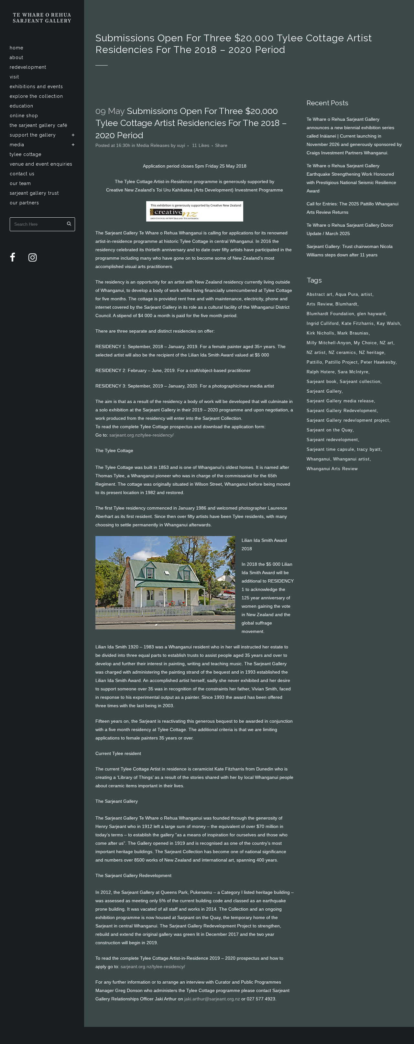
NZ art (386, 342)
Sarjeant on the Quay (330, 430)
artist (366, 294)
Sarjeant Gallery (324, 391)
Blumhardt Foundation (330, 313)
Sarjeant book (322, 381)
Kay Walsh (388, 323)
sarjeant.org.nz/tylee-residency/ (141, 435)
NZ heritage (371, 352)
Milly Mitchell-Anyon (329, 342)
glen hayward (371, 313)
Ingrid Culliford (323, 323)
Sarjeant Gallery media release (340, 400)
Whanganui (318, 459)
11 (200, 145)
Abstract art (319, 294)
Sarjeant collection (360, 381)
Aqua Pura (346, 294)
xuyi (181, 145)
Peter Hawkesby (378, 362)
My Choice (365, 342)
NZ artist (316, 352)
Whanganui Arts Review (332, 468)
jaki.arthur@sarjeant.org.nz (212, 998)
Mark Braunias (353, 333)
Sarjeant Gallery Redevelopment (342, 410)
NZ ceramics (342, 352)
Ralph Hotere (321, 371)
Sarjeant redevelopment (332, 439)
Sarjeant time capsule (330, 449)
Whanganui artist (351, 459)
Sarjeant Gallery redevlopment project (348, 420)
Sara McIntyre (353, 371)
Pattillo (314, 362)
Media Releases (152, 145)
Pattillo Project (341, 362)
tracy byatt (369, 449)
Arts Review (319, 304)
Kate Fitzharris (358, 323)
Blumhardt (346, 304)
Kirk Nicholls (320, 333)
